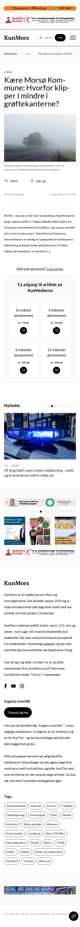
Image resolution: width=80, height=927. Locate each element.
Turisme (28, 861)
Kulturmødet (14, 833)
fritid (54, 815)
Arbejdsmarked (16, 805)
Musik (35, 842)
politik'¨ (10, 852)
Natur (47, 842)
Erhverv (52, 805)
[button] (44, 406)
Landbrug (34, 833)
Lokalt (8, 72)
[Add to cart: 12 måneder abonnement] (56, 370)
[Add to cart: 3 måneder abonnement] (56, 330)
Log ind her (55, 269)
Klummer (52, 824)
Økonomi (44, 861)
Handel (66, 815)
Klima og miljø (32, 824)
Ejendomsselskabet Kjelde (52, 53)
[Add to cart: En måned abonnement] (23, 330)
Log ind (48, 37)
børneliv (36, 805)
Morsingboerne (16, 842)
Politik (61, 842)
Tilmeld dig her (18, 712)
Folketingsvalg (15, 815)
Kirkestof (12, 824)
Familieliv (67, 805)
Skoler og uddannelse (49, 852)
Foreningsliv (37, 815)
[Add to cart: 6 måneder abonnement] (23, 370)
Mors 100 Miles (55, 833)
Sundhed (12, 861)
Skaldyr (25, 852)
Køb (60, 37)
